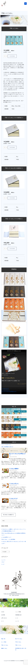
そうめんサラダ (5, 388)
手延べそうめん (4, 645)
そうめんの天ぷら (6, 390)
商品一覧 (3, 638)
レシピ (2, 564)
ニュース (3, 560)
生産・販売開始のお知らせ (7, 446)
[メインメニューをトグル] (25, 3)
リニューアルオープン (6, 444)
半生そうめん (18, 642)
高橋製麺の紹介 (18, 614)
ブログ (2, 562)
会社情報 (3, 614)
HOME (2, 611)
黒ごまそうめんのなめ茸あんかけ (9, 391)
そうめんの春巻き (14, 468)
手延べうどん (18, 645)
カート (2, 621)
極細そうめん (4, 648)
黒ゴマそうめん (18, 638)
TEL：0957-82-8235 (14, 595)
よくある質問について (6, 537)
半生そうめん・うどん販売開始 (8, 539)
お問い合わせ (4, 618)
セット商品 (3, 642)
